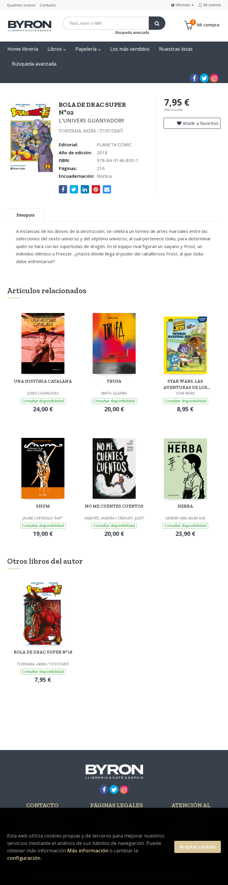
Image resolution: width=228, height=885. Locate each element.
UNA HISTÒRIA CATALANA (43, 381)
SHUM (43, 506)
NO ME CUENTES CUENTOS (114, 506)
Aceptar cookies (198, 847)
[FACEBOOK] (194, 78)
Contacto (48, 5)
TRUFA (114, 381)
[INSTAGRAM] (214, 78)
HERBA (185, 506)
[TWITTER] (204, 78)
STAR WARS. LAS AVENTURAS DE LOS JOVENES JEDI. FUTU (185, 384)
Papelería (86, 49)
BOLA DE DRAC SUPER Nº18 (43, 652)
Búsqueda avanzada (132, 32)
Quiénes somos (21, 5)
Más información (87, 850)
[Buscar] (157, 23)
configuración (23, 857)
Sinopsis (25, 215)
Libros (55, 49)
